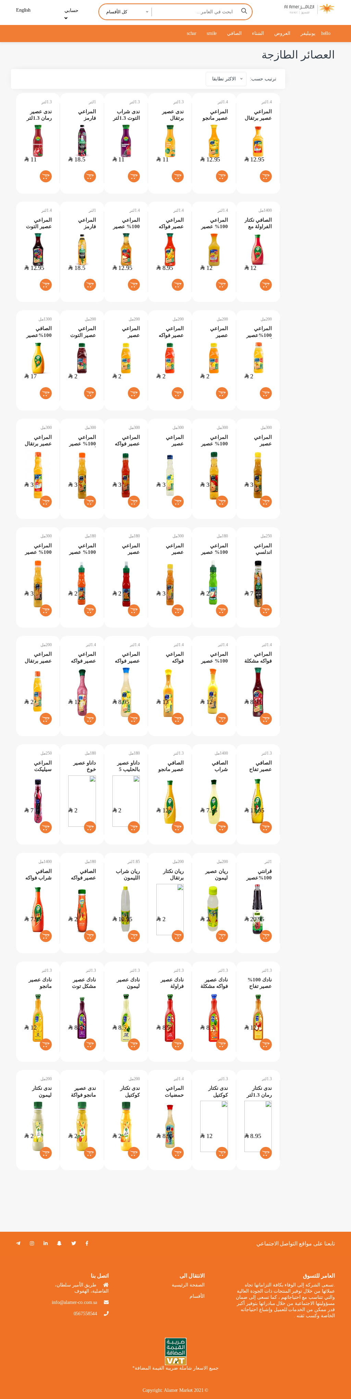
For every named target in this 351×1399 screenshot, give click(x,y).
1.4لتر (223, 102)
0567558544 (85, 1313)
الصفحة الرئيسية (188, 1284)
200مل (90, 319)
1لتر (92, 102)
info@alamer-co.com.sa (74, 1302)
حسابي (71, 10)
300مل (46, 427)
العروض (282, 33)
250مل (266, 536)
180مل (90, 536)
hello (325, 33)
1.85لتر (134, 861)
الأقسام (197, 1296)
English (23, 10)
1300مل (45, 319)
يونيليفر (308, 33)
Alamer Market (178, 1390)
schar (191, 33)
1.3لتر (46, 102)
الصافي (234, 33)
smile (212, 33)
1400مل (265, 210)
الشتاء (258, 33)
